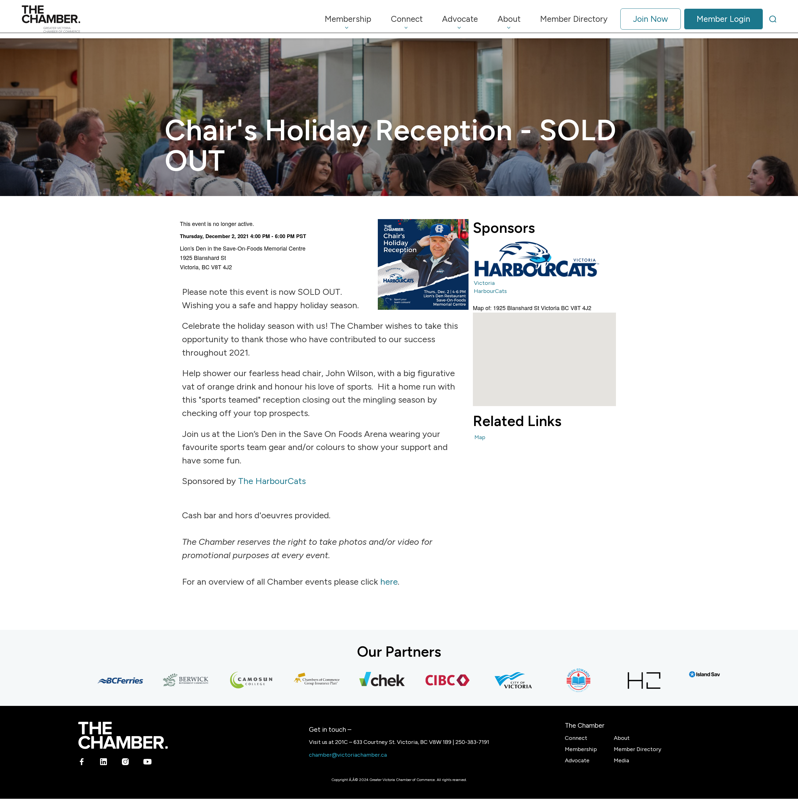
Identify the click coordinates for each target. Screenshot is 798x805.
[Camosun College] (227, 680)
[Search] (772, 19)
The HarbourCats (272, 481)
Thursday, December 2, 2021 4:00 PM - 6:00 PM (237, 236)
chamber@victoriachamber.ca (348, 754)
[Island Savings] (685, 674)
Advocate (577, 760)
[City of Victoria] (489, 680)
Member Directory (637, 749)
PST (301, 236)
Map (479, 437)
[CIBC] (423, 680)
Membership (581, 749)
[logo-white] (123, 735)
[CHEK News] (358, 680)
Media (621, 760)
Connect (576, 738)
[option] (537, 258)
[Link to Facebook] (81, 763)
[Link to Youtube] (147, 763)
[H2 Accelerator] (620, 680)
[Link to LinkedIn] (103, 763)
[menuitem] (348, 19)
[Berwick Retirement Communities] (161, 680)
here (389, 581)
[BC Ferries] (96, 680)
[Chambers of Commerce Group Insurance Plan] (292, 680)
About (622, 738)
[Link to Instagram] (125, 763)
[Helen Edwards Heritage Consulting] (554, 680)
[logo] (51, 19)
